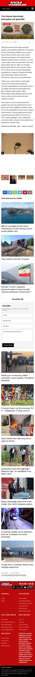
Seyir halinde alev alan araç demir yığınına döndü (16, 439)
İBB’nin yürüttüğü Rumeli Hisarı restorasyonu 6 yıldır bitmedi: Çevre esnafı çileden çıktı (16, 228)
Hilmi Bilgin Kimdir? (6, 624)
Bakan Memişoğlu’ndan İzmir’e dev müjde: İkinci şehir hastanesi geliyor (16, 502)
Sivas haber (22, 649)
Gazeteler (21, 622)
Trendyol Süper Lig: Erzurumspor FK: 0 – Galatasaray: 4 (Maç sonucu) (17, 409)
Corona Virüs (5, 641)
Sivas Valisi (4, 619)
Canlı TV (21, 619)
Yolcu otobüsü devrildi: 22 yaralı (15, 259)
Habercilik (4, 643)
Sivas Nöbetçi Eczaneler (25, 603)
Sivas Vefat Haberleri (24, 601)
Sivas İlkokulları (23, 608)
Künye (3, 598)
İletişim (3, 601)
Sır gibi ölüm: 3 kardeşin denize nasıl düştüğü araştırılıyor (17, 565)
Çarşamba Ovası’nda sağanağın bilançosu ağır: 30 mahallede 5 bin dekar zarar (16, 471)
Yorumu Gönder (8, 345)
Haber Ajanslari (23, 629)
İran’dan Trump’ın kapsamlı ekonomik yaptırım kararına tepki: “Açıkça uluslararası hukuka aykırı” (16, 289)
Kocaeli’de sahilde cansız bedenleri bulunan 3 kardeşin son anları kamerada (16, 534)
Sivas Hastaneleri (24, 606)
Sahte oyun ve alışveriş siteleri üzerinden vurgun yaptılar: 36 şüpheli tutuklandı (17, 378)
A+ (29, 42)
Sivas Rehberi (23, 598)
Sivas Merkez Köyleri (25, 611)
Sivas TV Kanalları (24, 627)
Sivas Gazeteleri (23, 624)
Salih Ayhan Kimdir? (6, 627)
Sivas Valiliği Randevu (7, 629)
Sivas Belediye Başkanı (7, 622)
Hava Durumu (5, 638)
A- (32, 42)
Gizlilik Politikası (6, 667)
